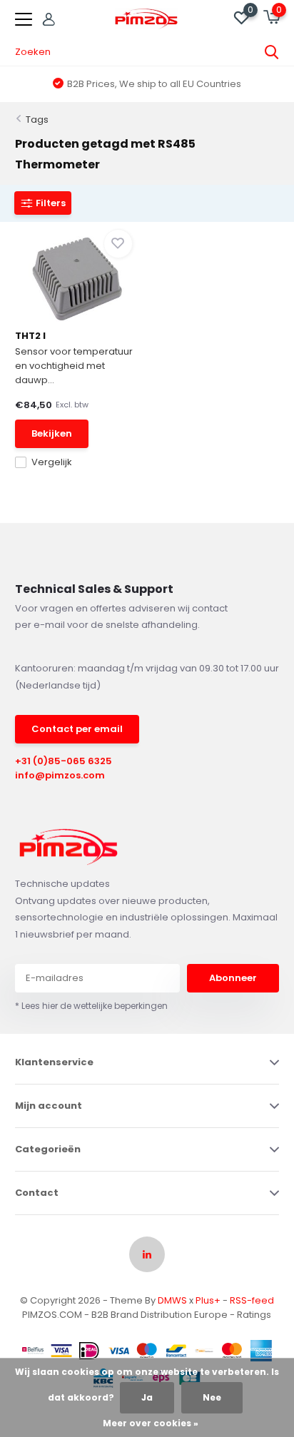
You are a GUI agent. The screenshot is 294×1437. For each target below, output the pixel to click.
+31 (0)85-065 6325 (63, 761)
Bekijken (51, 433)
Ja (147, 1397)
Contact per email (77, 729)
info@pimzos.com (60, 775)
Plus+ (208, 1300)
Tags (37, 119)
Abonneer (233, 978)
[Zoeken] (272, 52)
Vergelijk (51, 462)
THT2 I (30, 335)
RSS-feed (252, 1300)
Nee (212, 1397)
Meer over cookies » (150, 1423)
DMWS (172, 1300)
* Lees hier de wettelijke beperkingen (91, 1006)
